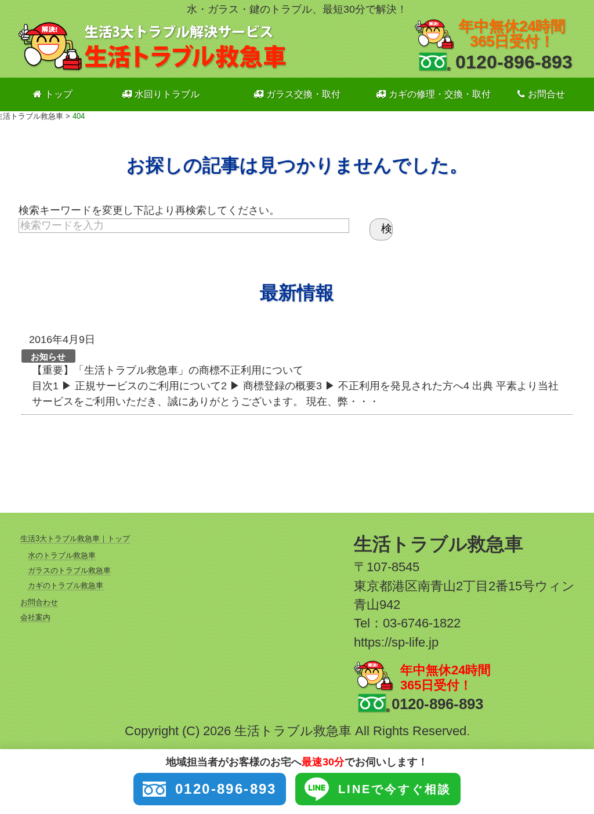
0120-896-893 (514, 62)
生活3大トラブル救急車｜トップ (75, 538)
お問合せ (546, 94)
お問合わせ (39, 602)
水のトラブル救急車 (62, 555)
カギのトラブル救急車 (65, 585)
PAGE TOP (570, 779)
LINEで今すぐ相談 (394, 789)
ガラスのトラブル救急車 (69, 570)
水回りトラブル (167, 94)
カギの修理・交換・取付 (440, 94)
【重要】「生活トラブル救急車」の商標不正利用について (167, 370)
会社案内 (35, 617)
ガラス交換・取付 (303, 94)
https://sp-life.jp (396, 642)
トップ (59, 94)
